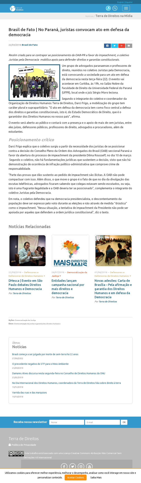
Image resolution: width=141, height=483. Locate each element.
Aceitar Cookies (75, 477)
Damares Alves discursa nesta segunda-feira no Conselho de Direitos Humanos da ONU (58, 373)
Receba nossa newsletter (31, 421)
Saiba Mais (96, 477)
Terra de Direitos (22, 293)
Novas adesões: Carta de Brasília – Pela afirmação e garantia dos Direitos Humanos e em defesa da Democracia (113, 289)
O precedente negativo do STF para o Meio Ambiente (40, 364)
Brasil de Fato (30, 44)
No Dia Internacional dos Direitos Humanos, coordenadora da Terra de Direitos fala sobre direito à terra (66, 383)
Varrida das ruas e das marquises (29, 392)
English (120, 2)
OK (124, 422)
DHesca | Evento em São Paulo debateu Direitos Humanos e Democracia (25, 284)
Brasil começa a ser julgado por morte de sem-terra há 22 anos (45, 354)
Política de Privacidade (23, 445)
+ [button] (44, 275)
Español (128, 2)
